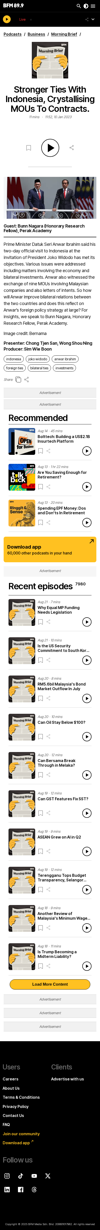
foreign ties (14, 368)
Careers (10, 1079)
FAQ (6, 1124)
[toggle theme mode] (86, 6)
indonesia (13, 359)
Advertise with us (67, 1079)
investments (64, 368)
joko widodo (37, 359)
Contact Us (13, 1115)
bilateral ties (39, 368)
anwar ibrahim (65, 359)
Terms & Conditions (21, 1097)
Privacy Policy (16, 1106)
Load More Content (50, 984)
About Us (11, 1088)
